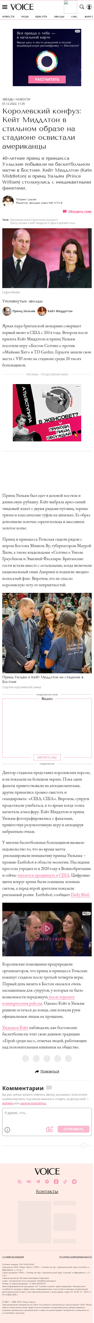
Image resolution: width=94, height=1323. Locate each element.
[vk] (28, 1181)
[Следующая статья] (47, 1145)
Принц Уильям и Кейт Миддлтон (28, 223)
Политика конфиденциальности (75, 1256)
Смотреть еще (47, 757)
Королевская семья (20, 219)
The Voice (21, 7)
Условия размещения (13, 1256)
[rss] (19, 1181)
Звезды (7, 99)
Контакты (47, 1191)
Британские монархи (44, 219)
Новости (23, 99)
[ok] (56, 1181)
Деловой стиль (67, 223)
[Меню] (4, 6)
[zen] (47, 1181)
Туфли (53, 223)
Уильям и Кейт (15, 1027)
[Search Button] (81, 6)
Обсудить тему (80, 211)
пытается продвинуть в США (43, 875)
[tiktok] (65, 1181)
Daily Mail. (80, 894)
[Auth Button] (89, 6)
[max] (74, 1181)
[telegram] (38, 1181)
